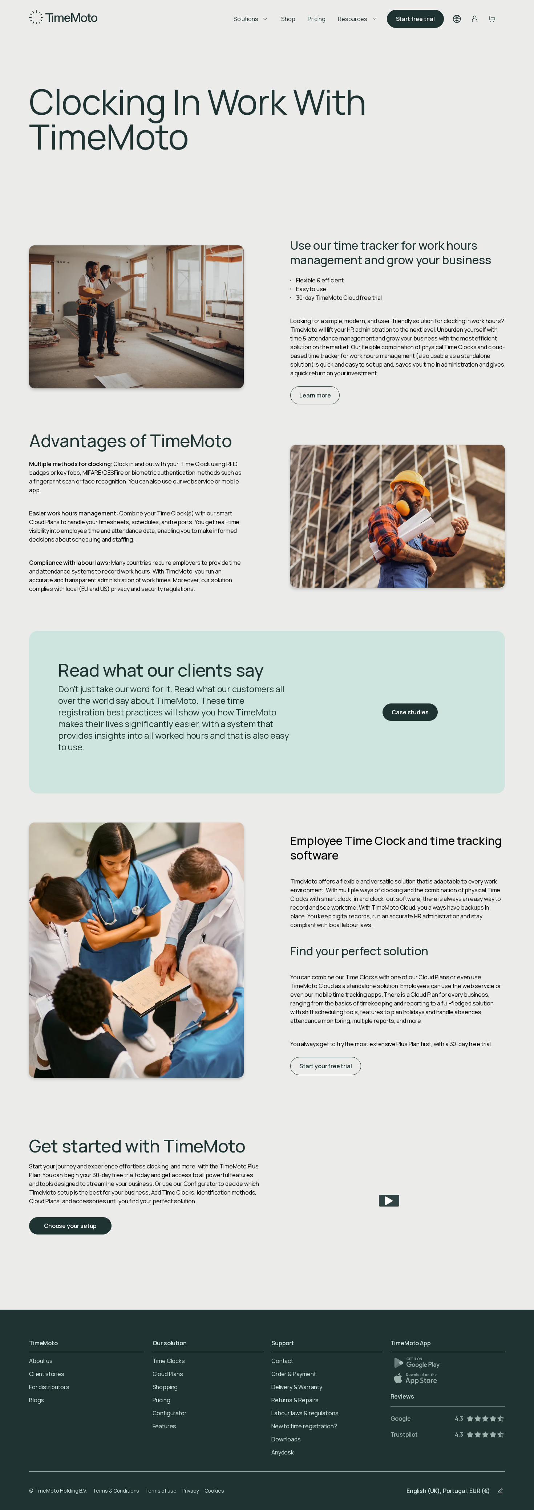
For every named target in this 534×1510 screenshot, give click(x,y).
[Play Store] (417, 1363)
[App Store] (416, 1378)
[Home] (63, 19)
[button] (457, 19)
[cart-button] (492, 19)
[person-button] (474, 19)
